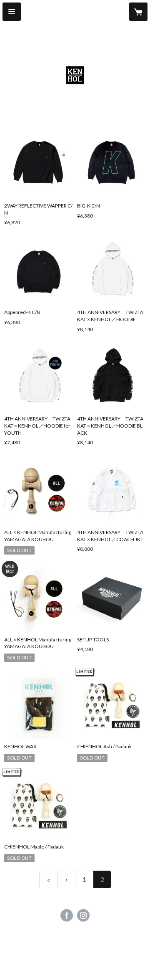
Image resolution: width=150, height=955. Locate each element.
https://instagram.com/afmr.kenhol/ (83, 915)
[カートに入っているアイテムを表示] (138, 12)
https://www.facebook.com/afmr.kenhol (66, 915)
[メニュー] (11, 12)
